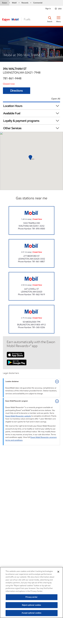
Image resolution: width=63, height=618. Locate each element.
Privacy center (31, 597)
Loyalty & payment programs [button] (21, 121)
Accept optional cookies (31, 613)
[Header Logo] (16, 19)
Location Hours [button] (12, 106)
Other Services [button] (12, 128)
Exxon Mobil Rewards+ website (18, 416)
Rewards (25, 2)
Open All (55, 98)
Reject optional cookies (31, 605)
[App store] (15, 354)
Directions (16, 90)
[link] (31, 220)
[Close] (58, 571)
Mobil (14, 2)
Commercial (37, 2)
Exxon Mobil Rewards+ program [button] (16, 401)
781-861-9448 (12, 78)
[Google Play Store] (17, 362)
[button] (58, 19)
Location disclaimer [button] (12, 381)
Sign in (48, 8)
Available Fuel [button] (11, 113)
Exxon (4, 2)
